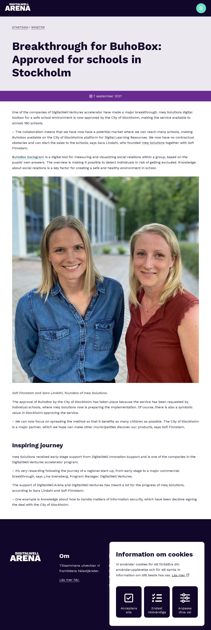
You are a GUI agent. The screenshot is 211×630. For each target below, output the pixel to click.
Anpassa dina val (185, 610)
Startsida (20, 27)
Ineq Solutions (153, 143)
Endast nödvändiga (157, 610)
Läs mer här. (69, 580)
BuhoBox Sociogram (28, 157)
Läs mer (179, 575)
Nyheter (38, 27)
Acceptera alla (129, 610)
